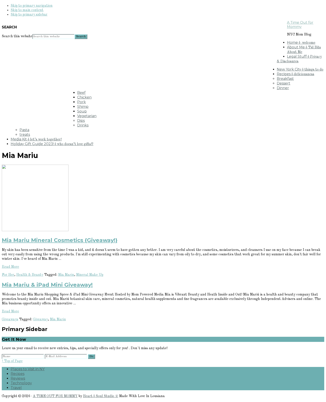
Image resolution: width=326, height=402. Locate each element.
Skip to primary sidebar (29, 14)
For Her (8, 275)
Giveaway (40, 319)
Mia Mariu (66, 275)
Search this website (17, 36)
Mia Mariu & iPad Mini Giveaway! (47, 285)
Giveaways (10, 319)
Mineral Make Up (89, 275)
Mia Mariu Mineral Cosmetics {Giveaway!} (60, 240)
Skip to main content (27, 10)
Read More (10, 267)
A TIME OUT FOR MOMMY (55, 396)
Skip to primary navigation (32, 6)
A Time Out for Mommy (300, 24)
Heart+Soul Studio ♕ (100, 396)
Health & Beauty (29, 275)
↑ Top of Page (12, 361)
